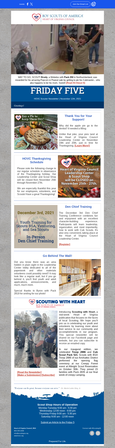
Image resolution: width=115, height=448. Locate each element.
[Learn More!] (82, 145)
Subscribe (48, 375)
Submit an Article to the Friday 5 (57, 422)
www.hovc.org (19, 436)
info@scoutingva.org (21, 433)
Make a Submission (29, 375)
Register (64, 244)
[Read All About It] (75, 83)
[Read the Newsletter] (29, 372)
